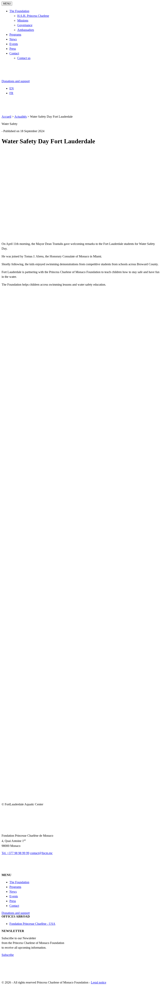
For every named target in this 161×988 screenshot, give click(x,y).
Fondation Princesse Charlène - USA (32, 923)
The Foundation (19, 11)
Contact (14, 53)
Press (12, 48)
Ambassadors (25, 30)
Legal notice (98, 982)
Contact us (23, 58)
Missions (22, 20)
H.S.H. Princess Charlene (33, 15)
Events (13, 44)
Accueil (6, 116)
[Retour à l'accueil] (28, 828)
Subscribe (8, 954)
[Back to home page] (24, 77)
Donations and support (16, 81)
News (13, 39)
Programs (15, 34)
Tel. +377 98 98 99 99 (15, 853)
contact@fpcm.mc (41, 853)
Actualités (20, 116)
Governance (24, 25)
